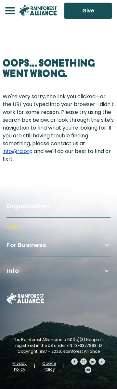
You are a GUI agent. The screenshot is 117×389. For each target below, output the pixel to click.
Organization (27, 206)
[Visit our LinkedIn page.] (92, 361)
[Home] (38, 11)
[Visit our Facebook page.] (74, 361)
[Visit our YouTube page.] (88, 369)
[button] (10, 11)
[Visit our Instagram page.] (83, 361)
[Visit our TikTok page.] (101, 361)
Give (88, 10)
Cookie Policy (49, 366)
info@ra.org (17, 151)
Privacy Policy (19, 366)
